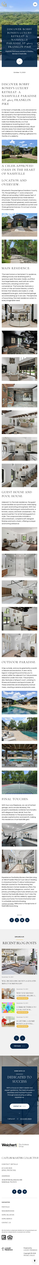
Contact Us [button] (6, 1222)
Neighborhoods (8, 1211)
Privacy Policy (29, 1255)
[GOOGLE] (25, 1192)
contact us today (8, 903)
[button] (19, 1106)
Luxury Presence (30, 1250)
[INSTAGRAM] (19, 1192)
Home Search (7, 1218)
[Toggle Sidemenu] (35, 4)
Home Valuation (8, 1214)
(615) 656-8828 (25, 1119)
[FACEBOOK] (14, 1192)
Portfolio (6, 1207)
